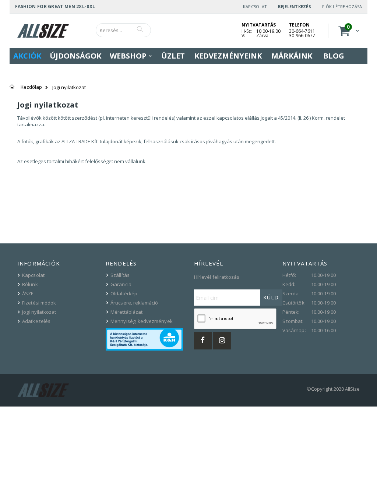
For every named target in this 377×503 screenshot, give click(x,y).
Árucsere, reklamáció (134, 302)
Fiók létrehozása (342, 6)
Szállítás (120, 275)
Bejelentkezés (294, 6)
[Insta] (222, 340)
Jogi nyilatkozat (39, 312)
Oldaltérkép (123, 293)
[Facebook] (203, 340)
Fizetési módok (39, 302)
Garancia (120, 284)
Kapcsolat (255, 6)
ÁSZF (27, 293)
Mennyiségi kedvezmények (141, 321)
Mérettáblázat (126, 312)
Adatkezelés (36, 321)
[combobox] (123, 30)
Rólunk (30, 284)
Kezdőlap (31, 87)
